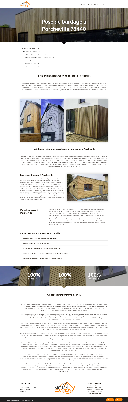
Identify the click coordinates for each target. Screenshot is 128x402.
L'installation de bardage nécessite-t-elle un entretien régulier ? (43, 258)
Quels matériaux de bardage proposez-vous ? (37, 243)
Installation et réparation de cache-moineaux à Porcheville (39, 57)
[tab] (64, 238)
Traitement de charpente (95, 391)
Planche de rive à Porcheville (32, 63)
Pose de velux (98, 388)
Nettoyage (89, 389)
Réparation (90, 388)
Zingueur (97, 386)
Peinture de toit (98, 389)
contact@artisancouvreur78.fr (28, 387)
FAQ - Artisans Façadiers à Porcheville (34, 66)
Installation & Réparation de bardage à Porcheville (37, 54)
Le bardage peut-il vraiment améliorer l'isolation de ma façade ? (42, 248)
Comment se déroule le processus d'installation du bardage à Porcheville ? (46, 253)
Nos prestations (93, 4)
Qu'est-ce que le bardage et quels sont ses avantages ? (40, 238)
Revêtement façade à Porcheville (33, 60)
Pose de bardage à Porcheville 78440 (32, 51)
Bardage (98, 393)
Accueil (83, 4)
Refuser (118, 399)
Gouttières (92, 393)
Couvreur (92, 386)
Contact (104, 4)
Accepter (110, 399)
